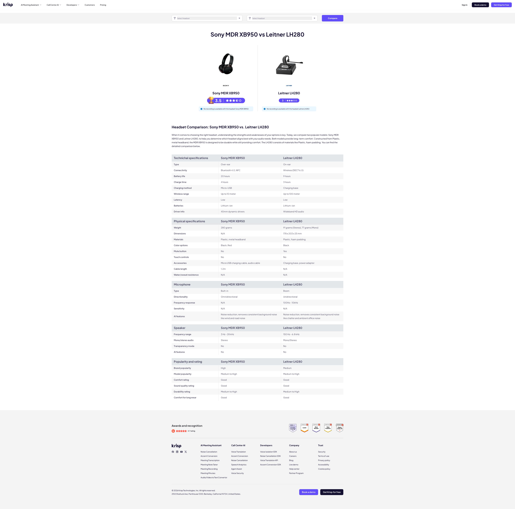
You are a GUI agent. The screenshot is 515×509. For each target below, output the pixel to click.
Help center (294, 469)
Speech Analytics (238, 464)
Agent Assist (236, 469)
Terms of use (323, 456)
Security (321, 451)
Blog (291, 460)
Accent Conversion (209, 456)
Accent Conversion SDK (270, 464)
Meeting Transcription (210, 460)
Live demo (293, 464)
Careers (292, 456)
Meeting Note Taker (209, 464)
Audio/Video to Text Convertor (214, 477)
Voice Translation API (269, 460)
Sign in (464, 5)
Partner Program (296, 473)
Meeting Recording (209, 469)
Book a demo (480, 5)
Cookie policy (324, 469)
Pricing (103, 5)
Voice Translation (238, 451)
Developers (72, 5)
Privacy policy (324, 460)
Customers (90, 5)
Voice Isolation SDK (268, 451)
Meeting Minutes (208, 473)
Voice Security (237, 473)
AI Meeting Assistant (30, 5)
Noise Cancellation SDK (270, 456)
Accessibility (323, 464)
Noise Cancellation (209, 451)
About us (293, 451)
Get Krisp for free (501, 5)
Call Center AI (53, 5)
